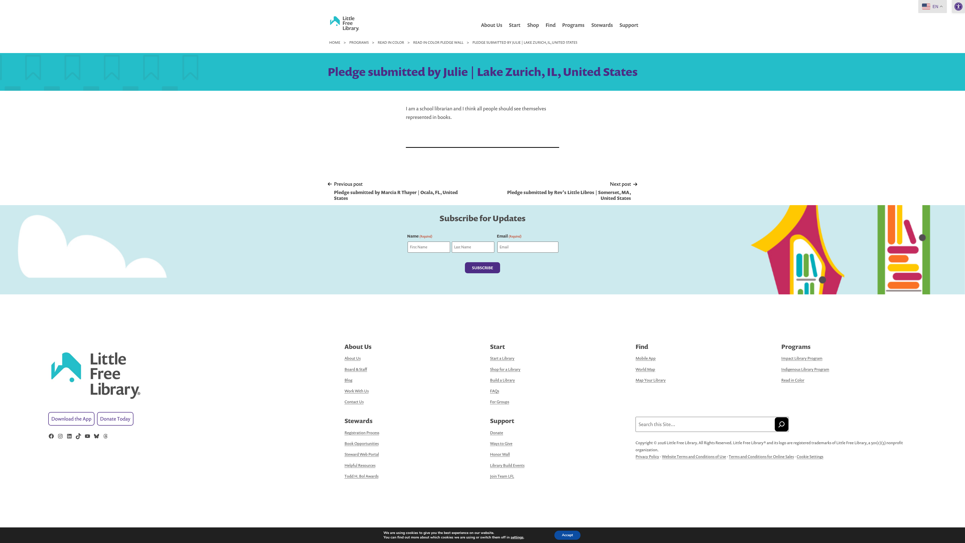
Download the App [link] (71, 418)
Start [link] (514, 25)
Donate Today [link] (115, 418)
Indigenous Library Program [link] (805, 369)
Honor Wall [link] (500, 454)
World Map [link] (645, 369)
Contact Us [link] (354, 401)
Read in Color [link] (792, 380)
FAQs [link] (494, 391)
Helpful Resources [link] (360, 465)
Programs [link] (573, 25)
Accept (567, 535)
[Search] (781, 424)
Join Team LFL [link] (502, 476)
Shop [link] (533, 25)
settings (517, 537)
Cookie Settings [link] (810, 456)
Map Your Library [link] (651, 380)
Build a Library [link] (502, 380)
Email (509, 236)
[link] (958, 6)
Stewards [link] (602, 25)
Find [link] (551, 25)
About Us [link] (491, 25)
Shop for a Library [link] (505, 369)
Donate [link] (496, 432)
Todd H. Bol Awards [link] (361, 476)
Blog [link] (348, 380)
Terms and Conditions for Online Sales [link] (761, 456)
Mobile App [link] (646, 358)
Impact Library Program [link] (802, 358)
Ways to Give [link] (501, 443)
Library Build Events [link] (507, 465)
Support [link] (628, 25)
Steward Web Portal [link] (362, 454)
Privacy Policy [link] (647, 456)
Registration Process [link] (362, 432)
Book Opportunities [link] (362, 443)
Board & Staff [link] (356, 369)
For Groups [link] (499, 401)
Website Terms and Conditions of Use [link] (694, 456)
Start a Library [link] (502, 358)
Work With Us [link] (357, 391)
